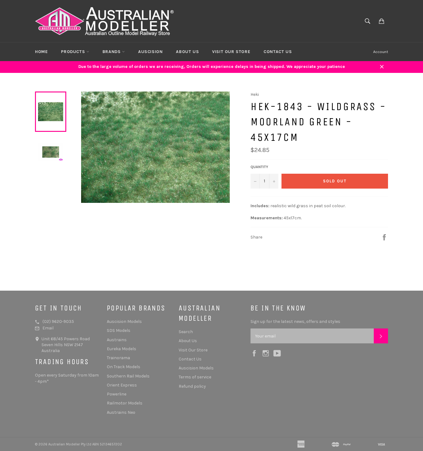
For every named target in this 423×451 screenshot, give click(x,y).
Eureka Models (121, 348)
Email (48, 328)
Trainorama (118, 357)
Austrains (117, 339)
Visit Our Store (231, 51)
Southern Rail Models (128, 376)
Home (41, 51)
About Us (187, 51)
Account (380, 51)
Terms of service (195, 377)
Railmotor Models (124, 403)
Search (186, 331)
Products (73, 51)
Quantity (259, 167)
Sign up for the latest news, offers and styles (295, 321)
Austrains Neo (121, 412)
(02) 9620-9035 (58, 321)
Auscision (150, 51)
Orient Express (122, 385)
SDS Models (118, 330)
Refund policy (192, 386)
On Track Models (123, 366)
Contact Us (278, 51)
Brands (112, 51)
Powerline (116, 394)
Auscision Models (124, 321)
